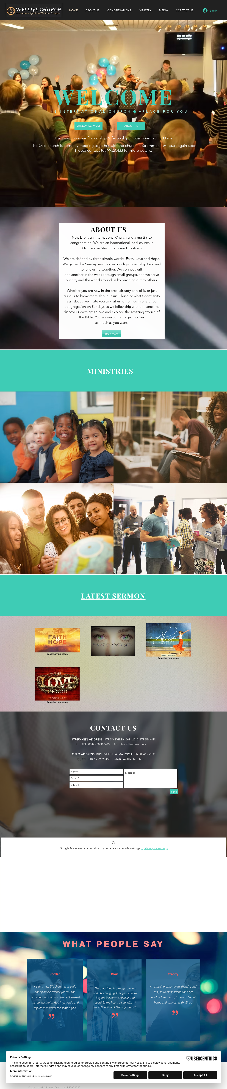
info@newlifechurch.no (130, 744)
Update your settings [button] (155, 848)
